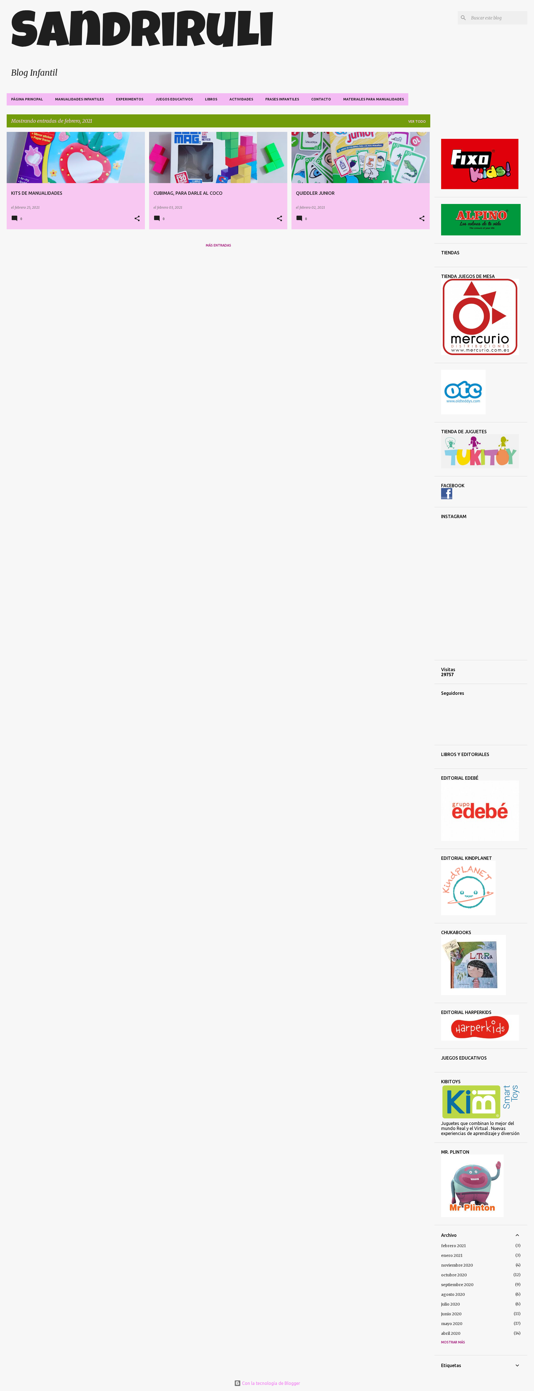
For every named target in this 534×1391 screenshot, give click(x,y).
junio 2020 (451, 1313)
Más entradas (218, 245)
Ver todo (417, 121)
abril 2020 (450, 1333)
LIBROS (211, 99)
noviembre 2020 (457, 1265)
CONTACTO (321, 99)
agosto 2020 (453, 1294)
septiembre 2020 (457, 1284)
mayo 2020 (451, 1323)
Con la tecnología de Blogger (270, 1383)
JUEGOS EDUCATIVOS (174, 99)
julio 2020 (450, 1304)
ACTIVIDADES (241, 99)
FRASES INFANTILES (282, 99)
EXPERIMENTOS (129, 99)
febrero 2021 (453, 1245)
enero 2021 (452, 1255)
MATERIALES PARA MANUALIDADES (373, 99)
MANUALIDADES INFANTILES (79, 99)
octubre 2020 (454, 1274)
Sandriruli (142, 36)
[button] (137, 219)
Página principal (27, 99)
